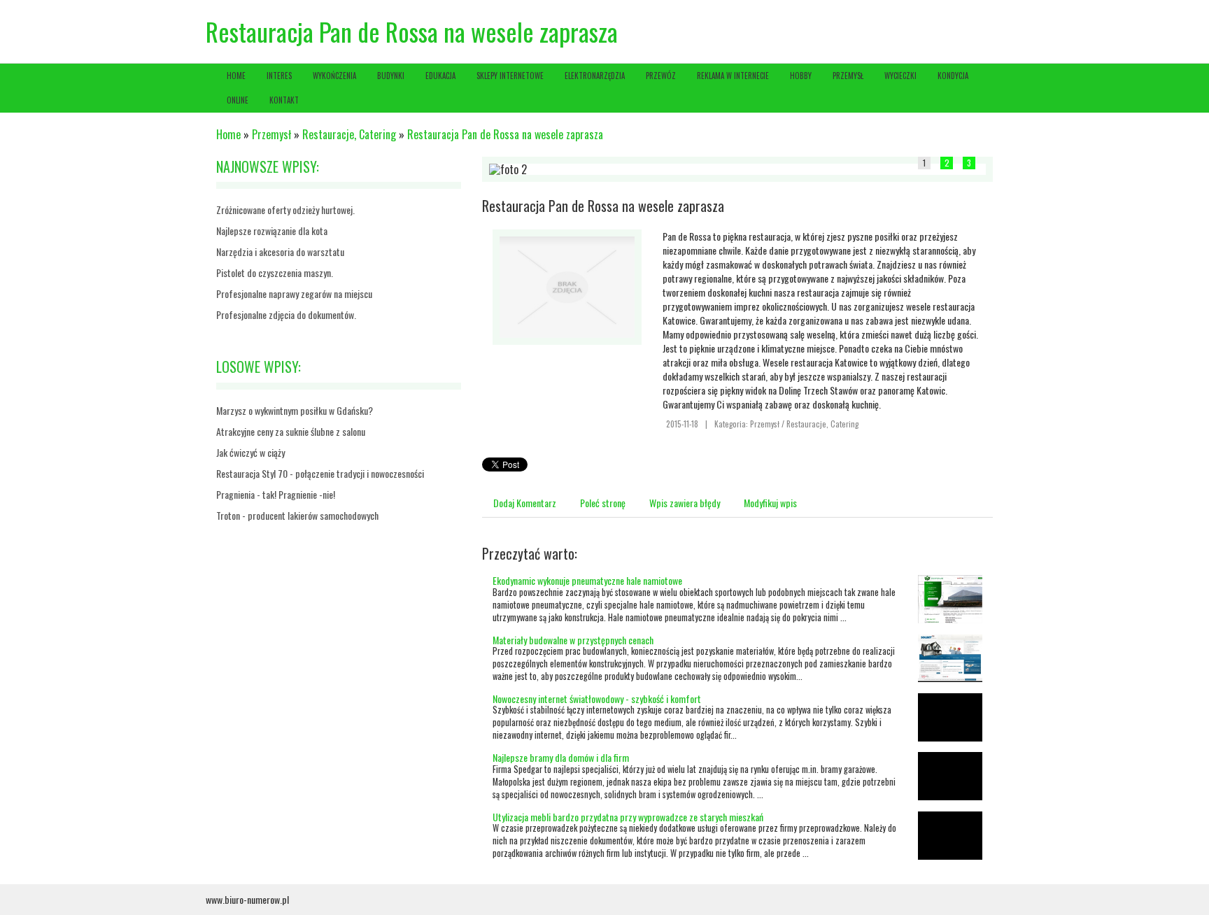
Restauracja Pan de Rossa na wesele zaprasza (505, 134)
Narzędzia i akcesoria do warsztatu (280, 251)
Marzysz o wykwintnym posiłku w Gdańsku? (294, 410)
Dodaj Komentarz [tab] (524, 502)
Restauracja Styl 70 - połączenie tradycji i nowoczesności (320, 473)
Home (228, 134)
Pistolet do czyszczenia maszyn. (274, 272)
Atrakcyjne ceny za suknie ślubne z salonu (290, 431)
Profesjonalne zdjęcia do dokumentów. (286, 314)
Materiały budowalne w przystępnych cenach (573, 639)
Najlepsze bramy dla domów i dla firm (561, 757)
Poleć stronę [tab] (602, 502)
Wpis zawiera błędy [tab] (684, 502)
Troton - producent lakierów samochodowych (297, 515)
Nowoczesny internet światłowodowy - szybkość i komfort (597, 698)
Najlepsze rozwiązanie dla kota (271, 230)
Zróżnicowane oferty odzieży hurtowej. (285, 209)
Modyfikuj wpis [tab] (770, 502)
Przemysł (271, 134)
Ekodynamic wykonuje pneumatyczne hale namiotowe (587, 580)
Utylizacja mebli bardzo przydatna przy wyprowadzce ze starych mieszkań (628, 816)
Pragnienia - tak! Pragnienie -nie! (275, 494)
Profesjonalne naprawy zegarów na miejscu (294, 293)
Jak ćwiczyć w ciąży (250, 452)
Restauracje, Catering (349, 134)
